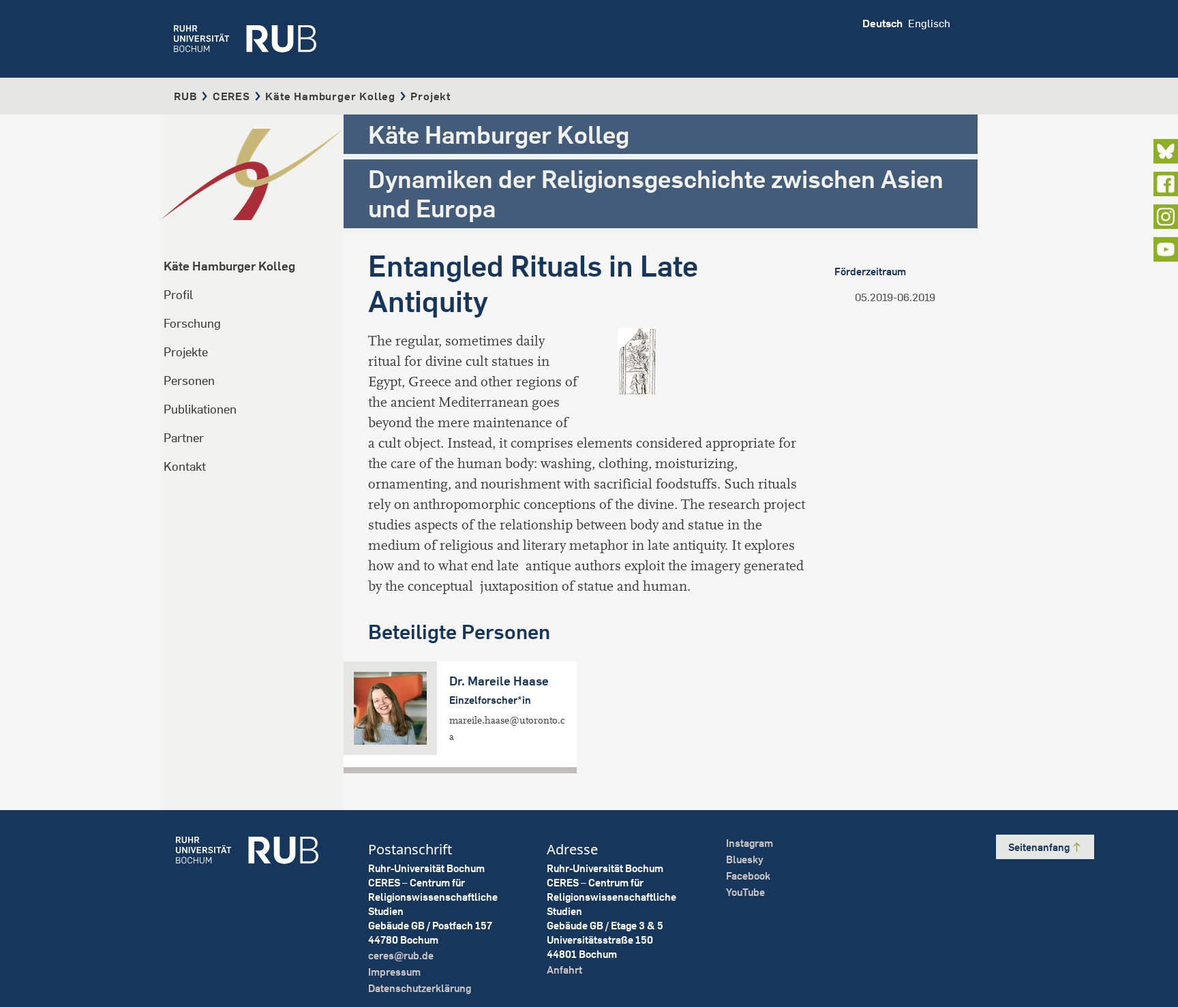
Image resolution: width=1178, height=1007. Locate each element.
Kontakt (185, 466)
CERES (231, 96)
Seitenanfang (1040, 847)
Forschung (192, 323)
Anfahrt (564, 969)
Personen (189, 380)
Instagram (749, 843)
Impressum (394, 971)
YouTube (745, 892)
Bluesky (745, 859)
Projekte (186, 352)
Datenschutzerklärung (419, 988)
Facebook (748, 875)
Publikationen (200, 409)
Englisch (929, 23)
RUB (185, 96)
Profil (178, 295)
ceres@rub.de (401, 955)
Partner (184, 438)
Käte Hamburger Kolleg (330, 96)
